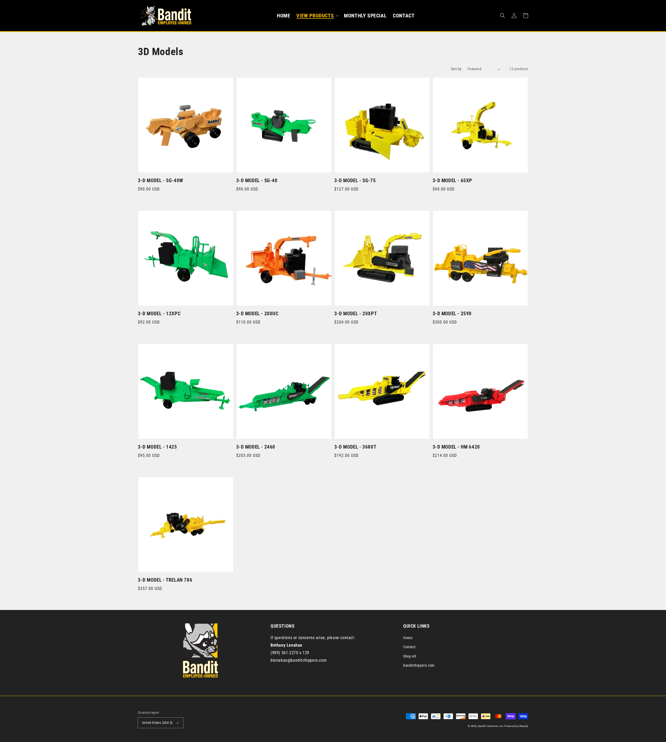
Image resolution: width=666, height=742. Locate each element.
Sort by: (456, 69)
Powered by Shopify (516, 726)
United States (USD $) (157, 723)
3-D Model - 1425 (157, 447)
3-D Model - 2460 (256, 447)
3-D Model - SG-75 (355, 180)
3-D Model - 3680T (355, 447)
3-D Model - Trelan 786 (165, 580)
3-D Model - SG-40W (160, 180)
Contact (409, 647)
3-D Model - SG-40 (257, 180)
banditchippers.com (419, 665)
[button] (317, 15)
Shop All (409, 656)
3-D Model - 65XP (452, 180)
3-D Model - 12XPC (159, 314)
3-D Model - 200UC (257, 314)
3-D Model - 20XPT (355, 314)
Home (408, 638)
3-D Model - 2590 (452, 314)
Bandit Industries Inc (491, 726)
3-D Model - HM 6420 (456, 447)
